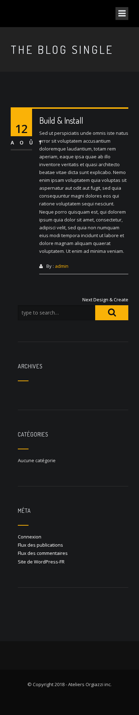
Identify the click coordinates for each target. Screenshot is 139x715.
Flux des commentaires (43, 553)
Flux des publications (40, 545)
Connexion (29, 536)
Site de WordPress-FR (41, 561)
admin (61, 266)
